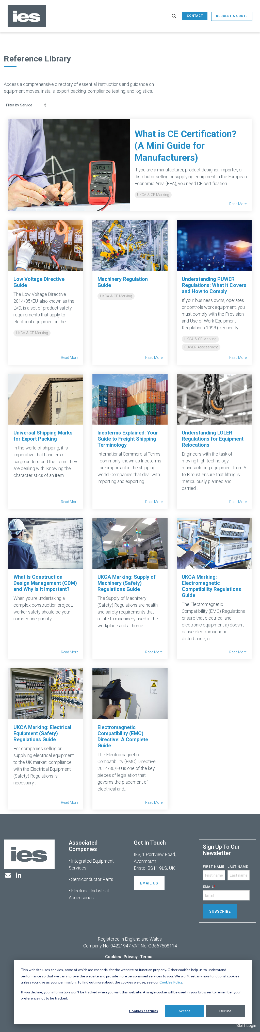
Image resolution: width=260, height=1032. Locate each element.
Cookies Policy (170, 982)
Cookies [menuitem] (113, 956)
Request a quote (232, 16)
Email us (149, 883)
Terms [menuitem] (146, 956)
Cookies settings (143, 1011)
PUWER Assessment (201, 347)
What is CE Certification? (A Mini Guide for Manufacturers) (185, 146)
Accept (184, 1011)
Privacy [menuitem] (131, 956)
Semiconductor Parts (92, 879)
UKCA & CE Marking (153, 195)
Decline (225, 1011)
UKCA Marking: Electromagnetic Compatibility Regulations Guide (211, 586)
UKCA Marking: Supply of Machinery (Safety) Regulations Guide (127, 583)
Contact (195, 16)
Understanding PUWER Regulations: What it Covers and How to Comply (214, 285)
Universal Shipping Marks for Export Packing (43, 436)
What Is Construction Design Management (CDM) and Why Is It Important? (45, 583)
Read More (238, 204)
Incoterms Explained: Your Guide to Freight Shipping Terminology (128, 439)
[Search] (174, 16)
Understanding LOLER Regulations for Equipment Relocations (212, 439)
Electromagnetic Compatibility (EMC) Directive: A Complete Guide (123, 736)
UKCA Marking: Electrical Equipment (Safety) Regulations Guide (42, 733)
